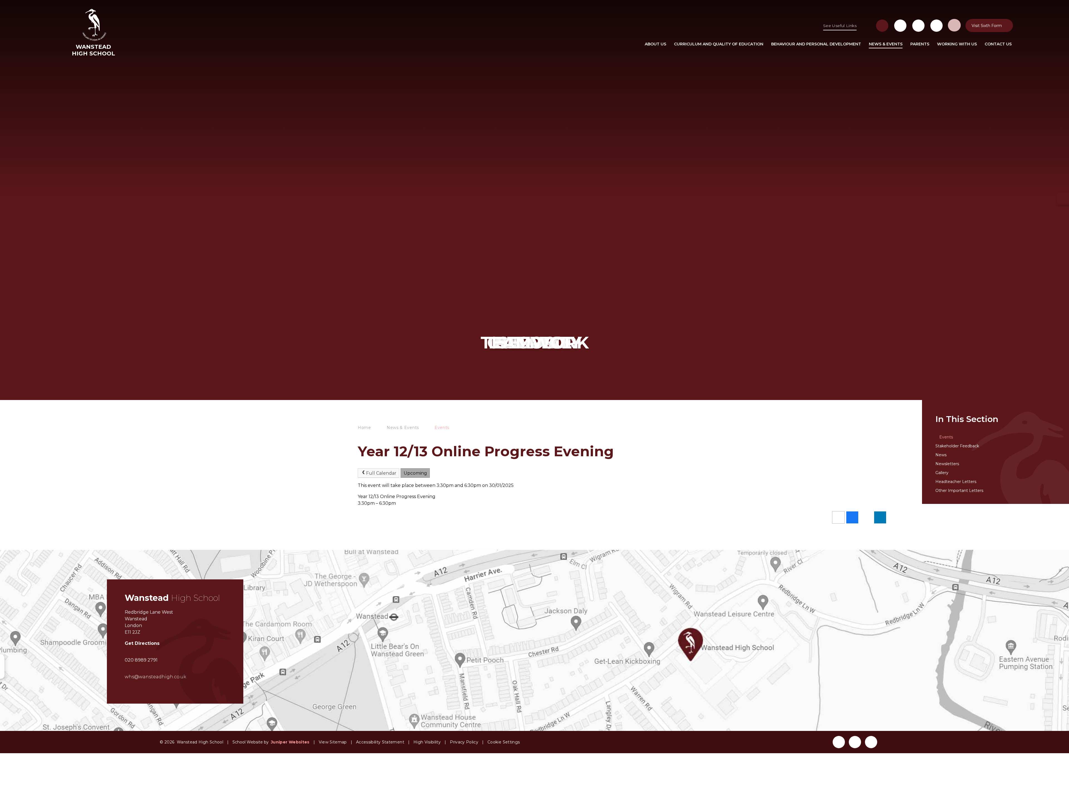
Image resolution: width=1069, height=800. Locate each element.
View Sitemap (333, 742)
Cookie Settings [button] (503, 742)
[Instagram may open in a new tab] (936, 25)
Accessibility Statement (380, 742)
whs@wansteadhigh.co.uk (155, 676)
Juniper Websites (290, 742)
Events (442, 427)
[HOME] (633, 44)
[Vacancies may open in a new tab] (882, 25)
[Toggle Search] (954, 25)
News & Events (403, 427)
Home (364, 427)
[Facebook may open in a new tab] (900, 25)
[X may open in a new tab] (918, 25)
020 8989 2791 (141, 660)
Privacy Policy (464, 742)
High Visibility (427, 742)
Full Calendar (381, 473)
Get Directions (142, 643)
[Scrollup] (894, 741)
